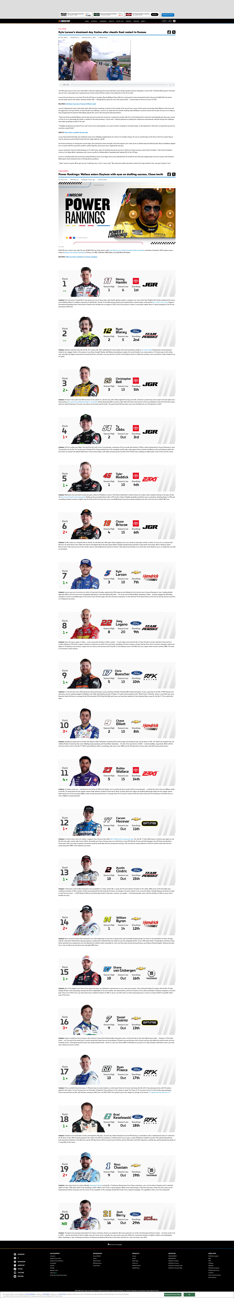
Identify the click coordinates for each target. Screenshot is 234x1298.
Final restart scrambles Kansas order (76, 132)
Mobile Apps (135, 1260)
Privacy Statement (30, 1294)
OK (189, 1294)
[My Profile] (174, 21)
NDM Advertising (97, 1263)
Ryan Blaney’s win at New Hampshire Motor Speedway (127, 250)
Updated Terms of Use (55, 1258)
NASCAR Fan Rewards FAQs (175, 1268)
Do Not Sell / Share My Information (58, 1275)
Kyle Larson (62, 29)
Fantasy (128, 21)
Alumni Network (212, 1277)
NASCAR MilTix (172, 1258)
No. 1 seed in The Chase (160, 302)
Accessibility (53, 1263)
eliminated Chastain (95, 1185)
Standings (103, 21)
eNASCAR (210, 1265)
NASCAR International (213, 1268)
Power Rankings (63, 171)
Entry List (120, 21)
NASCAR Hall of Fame (213, 1270)
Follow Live (135, 1263)
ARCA (209, 1260)
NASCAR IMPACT (172, 1256)
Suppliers (52, 1265)
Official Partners (97, 1260)
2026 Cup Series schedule (73, 257)
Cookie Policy (46, 1294)
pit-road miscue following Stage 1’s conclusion (82, 402)
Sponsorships (96, 1265)
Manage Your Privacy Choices (173, 1294)
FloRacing (210, 1263)
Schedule (94, 21)
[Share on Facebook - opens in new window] (169, 33)
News (87, 21)
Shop (170, 21)
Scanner (134, 1258)
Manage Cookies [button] (54, 1270)
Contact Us (52, 1256)
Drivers (136, 21)
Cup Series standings (90, 257)
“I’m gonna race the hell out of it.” (160, 1092)
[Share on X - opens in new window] (174, 33)
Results (154, 14)
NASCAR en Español (213, 1256)
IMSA (209, 1258)
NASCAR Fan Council (173, 1263)
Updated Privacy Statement (56, 1260)
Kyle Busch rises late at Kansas (75, 104)
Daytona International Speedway (74, 252)
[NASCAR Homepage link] (117, 1243)
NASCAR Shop (135, 1268)
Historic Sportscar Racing (214, 1275)
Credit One (211, 1272)
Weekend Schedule (168, 14)
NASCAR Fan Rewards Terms (175, 1265)
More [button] (143, 21)
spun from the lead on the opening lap (73, 497)
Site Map (52, 1268)
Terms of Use (62, 1294)
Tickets (164, 21)
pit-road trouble (147, 350)
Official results (91, 104)
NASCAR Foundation (173, 1260)
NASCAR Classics (136, 1265)
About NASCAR (97, 1256)
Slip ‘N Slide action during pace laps (121, 839)
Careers (95, 1258)
